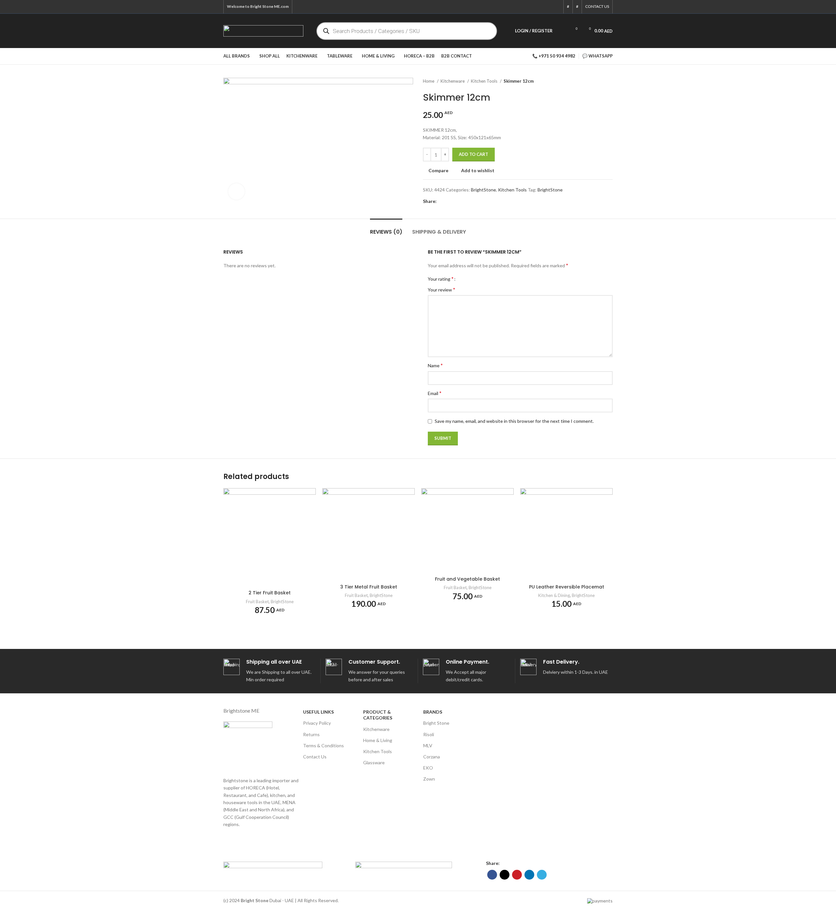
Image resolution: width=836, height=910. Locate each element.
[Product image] (467, 531)
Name (435, 365)
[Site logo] (263, 30)
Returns (311, 734)
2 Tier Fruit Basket (270, 592)
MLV (427, 745)
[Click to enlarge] (236, 191)
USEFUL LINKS (318, 712)
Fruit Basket (257, 601)
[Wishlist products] (562, 31)
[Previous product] (596, 81)
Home (429, 81)
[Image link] (272, 865)
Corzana (431, 756)
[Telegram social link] (556, 7)
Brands (432, 712)
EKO (428, 767)
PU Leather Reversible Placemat (566, 587)
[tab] (386, 229)
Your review (441, 289)
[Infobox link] (269, 671)
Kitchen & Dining (554, 595)
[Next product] (609, 81)
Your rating (441, 278)
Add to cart (473, 154)
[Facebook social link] (522, 7)
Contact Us (315, 756)
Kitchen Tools (484, 81)
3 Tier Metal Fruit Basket (368, 587)
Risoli (428, 734)
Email (435, 393)
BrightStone (483, 189)
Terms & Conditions (323, 745)
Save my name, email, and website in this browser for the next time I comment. (514, 421)
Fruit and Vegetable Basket (467, 579)
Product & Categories (377, 714)
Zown (429, 779)
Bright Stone (436, 723)
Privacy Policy (317, 723)
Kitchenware (453, 81)
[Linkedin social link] (547, 7)
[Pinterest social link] (539, 7)
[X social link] (530, 7)
